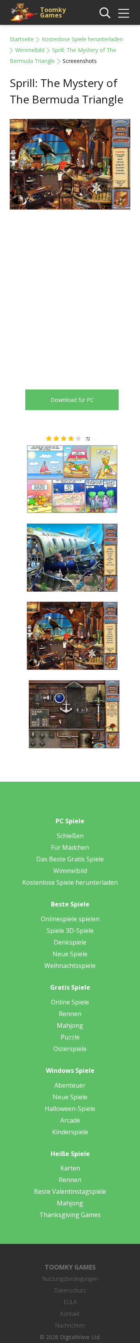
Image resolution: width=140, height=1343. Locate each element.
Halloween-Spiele (70, 1108)
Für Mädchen (70, 847)
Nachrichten (70, 1325)
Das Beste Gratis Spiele (70, 859)
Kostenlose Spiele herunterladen (82, 39)
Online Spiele (70, 1002)
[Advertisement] (70, 294)
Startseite (22, 39)
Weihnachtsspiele (70, 965)
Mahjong (70, 1025)
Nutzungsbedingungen (70, 1278)
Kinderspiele (70, 1132)
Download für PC (72, 399)
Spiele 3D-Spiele (70, 930)
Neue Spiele (70, 954)
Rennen (70, 1013)
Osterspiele (70, 1048)
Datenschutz (70, 1290)
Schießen (70, 835)
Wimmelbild (29, 50)
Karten (70, 1168)
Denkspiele (70, 942)
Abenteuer (70, 1085)
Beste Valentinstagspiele (70, 1191)
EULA (70, 1302)
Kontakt (70, 1313)
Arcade (70, 1120)
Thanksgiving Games (70, 1214)
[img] (123, 13)
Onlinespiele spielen (70, 919)
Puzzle (70, 1037)
